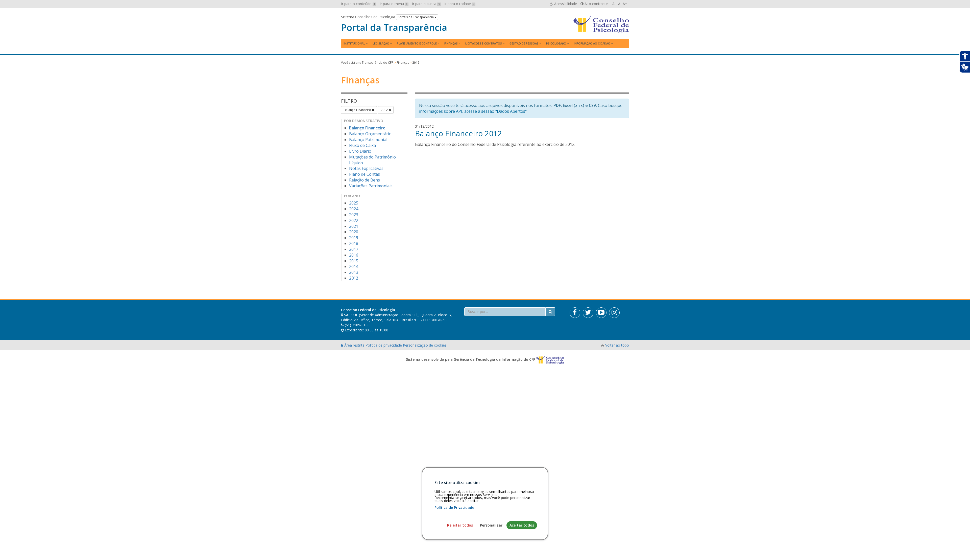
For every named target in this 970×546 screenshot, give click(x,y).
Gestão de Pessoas (524, 43)
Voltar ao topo (617, 345)
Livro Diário (360, 151)
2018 (353, 243)
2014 (353, 266)
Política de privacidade (384, 345)
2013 (353, 272)
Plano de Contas (364, 174)
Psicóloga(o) (556, 43)
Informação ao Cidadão (592, 43)
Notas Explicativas (366, 168)
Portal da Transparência (394, 27)
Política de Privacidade (454, 507)
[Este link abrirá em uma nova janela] (575, 312)
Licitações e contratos (483, 43)
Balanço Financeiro (358, 110)
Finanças (451, 43)
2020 (353, 232)
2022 (353, 220)
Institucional (354, 43)
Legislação (381, 43)
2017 (353, 249)
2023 (353, 214)
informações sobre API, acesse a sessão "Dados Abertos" (473, 111)
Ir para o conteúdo (358, 3)
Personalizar (491, 525)
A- (614, 3)
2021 (353, 226)
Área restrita (354, 345)
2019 (353, 237)
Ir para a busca (426, 3)
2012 (385, 110)
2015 (353, 261)
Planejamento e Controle (417, 43)
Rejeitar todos (460, 525)
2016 (353, 255)
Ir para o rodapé (459, 3)
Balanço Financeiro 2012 (458, 133)
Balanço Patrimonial (368, 139)
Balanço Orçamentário (370, 133)
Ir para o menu (393, 3)
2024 (353, 209)
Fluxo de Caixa (362, 145)
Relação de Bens (364, 180)
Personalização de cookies (425, 345)
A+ (625, 3)
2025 (353, 203)
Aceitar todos (522, 525)
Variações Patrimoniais (371, 186)
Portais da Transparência (416, 17)
